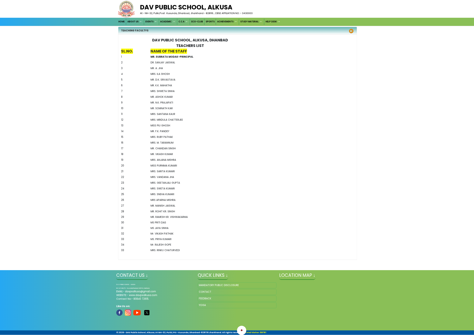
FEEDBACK (205, 298)
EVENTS (149, 21)
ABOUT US (132, 21)
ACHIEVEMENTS (225, 21)
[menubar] (199, 22)
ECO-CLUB (197, 21)
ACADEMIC (166, 21)
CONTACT (205, 292)
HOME (121, 21)
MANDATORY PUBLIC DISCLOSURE (219, 285)
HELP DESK (271, 21)
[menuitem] (121, 22)
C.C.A (181, 21)
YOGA (202, 305)
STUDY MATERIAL (249, 21)
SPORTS (210, 21)
